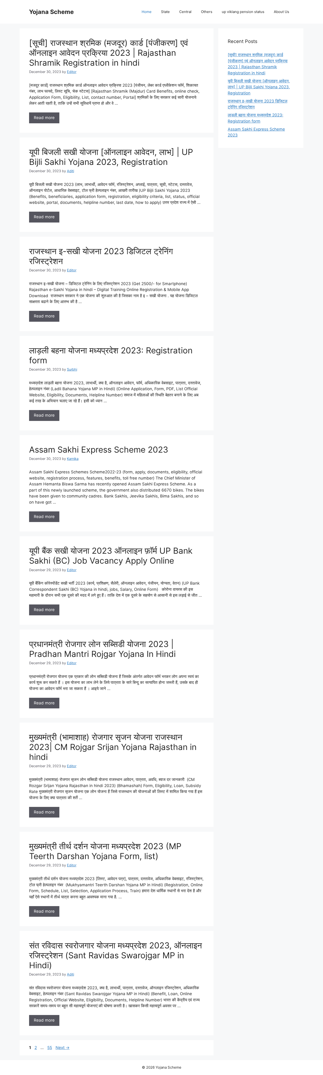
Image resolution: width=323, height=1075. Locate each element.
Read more (44, 117)
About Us (281, 11)
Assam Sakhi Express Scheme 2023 (98, 449)
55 (50, 1047)
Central (185, 11)
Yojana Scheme (51, 11)
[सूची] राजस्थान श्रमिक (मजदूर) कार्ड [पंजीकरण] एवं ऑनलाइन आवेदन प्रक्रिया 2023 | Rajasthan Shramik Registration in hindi (108, 53)
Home (147, 11)
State (165, 11)
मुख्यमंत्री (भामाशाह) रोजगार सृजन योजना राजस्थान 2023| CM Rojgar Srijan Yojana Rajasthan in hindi (112, 747)
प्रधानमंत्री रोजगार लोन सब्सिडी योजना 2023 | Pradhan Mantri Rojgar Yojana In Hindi (102, 649)
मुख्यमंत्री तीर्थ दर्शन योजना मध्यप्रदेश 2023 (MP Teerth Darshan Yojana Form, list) (105, 851)
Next (63, 1047)
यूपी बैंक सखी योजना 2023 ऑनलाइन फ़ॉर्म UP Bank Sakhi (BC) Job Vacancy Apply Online (110, 555)
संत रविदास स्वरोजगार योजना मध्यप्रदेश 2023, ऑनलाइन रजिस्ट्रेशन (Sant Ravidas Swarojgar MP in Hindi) (115, 955)
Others (206, 11)
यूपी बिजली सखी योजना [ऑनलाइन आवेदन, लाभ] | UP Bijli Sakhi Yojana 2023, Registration (111, 157)
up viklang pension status (243, 11)
